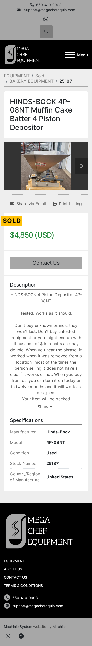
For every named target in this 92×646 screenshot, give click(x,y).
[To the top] (21, 636)
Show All (46, 406)
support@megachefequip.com (37, 606)
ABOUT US (13, 569)
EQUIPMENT (14, 561)
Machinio (60, 626)
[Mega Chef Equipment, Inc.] (39, 531)
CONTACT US (15, 577)
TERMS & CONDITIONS (23, 585)
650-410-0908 (49, 5)
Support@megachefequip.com (49, 10)
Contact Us (46, 263)
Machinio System (18, 626)
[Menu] (70, 55)
